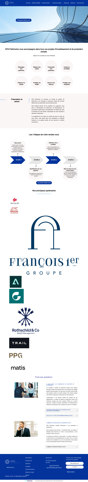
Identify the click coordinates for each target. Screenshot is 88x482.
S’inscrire (75, 467)
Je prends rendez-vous (23, 20)
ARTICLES (66, 3)
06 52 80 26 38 (80, 3)
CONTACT (72, 3)
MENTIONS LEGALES (21, 476)
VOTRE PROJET (46, 3)
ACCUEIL (28, 3)
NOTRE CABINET (36, 3)
